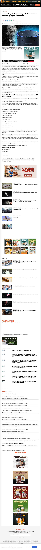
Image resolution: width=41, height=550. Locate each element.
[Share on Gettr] (18, 20)
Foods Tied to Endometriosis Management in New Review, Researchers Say (13, 431)
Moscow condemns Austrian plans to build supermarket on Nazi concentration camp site (15, 398)
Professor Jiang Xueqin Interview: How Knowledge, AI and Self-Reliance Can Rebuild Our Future (24, 382)
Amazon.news (24, 145)
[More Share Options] (20, 20)
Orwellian (28, 158)
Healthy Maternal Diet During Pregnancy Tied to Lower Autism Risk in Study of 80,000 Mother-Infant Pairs (17, 410)
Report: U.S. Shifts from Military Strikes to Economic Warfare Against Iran (12, 443)
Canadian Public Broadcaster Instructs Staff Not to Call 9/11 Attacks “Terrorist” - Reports (15, 419)
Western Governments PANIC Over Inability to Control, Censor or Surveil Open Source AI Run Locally (24, 367)
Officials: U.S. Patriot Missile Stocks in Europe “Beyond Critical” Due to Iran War (13, 450)
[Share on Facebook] (5, 20)
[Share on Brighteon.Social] (3, 20)
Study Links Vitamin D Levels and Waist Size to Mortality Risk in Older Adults (13, 436)
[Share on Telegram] (10, 20)
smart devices (7, 23)
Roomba (3, 23)
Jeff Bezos (16, 158)
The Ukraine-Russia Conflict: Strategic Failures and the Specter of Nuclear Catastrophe (14, 405)
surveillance (13, 23)
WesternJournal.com (5, 149)
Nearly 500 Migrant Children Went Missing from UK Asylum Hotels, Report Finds (13, 396)
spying (10, 23)
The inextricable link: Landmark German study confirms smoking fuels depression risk (14, 412)
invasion (8, 158)
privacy (33, 158)
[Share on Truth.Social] (16, 20)
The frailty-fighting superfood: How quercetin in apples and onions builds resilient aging (15, 429)
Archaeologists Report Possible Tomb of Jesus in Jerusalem (11, 426)
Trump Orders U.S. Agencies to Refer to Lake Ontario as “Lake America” (12, 417)
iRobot (12, 158)
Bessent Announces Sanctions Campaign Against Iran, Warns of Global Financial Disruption (15, 433)
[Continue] (29, 535)
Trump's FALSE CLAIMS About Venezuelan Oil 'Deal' (22, 350)
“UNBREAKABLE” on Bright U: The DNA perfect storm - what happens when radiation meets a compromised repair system (19, 445)
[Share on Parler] (14, 20)
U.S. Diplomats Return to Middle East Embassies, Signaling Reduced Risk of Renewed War (15, 403)
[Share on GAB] (12, 20)
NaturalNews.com (5, 151)
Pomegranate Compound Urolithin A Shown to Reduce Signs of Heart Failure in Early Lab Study (16, 438)
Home (3, 11)
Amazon (6, 11)
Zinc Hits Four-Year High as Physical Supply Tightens (9, 393)
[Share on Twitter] (7, 20)
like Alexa (21, 66)
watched (16, 23)
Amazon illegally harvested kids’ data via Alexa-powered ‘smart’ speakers (25, 269)
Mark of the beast (22, 158)
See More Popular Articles (20, 452)
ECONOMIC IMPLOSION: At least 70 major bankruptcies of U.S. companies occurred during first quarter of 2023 (24, 262)
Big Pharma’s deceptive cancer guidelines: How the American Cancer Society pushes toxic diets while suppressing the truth (20, 424)
